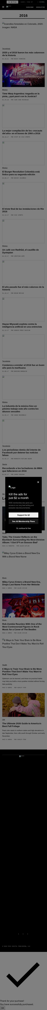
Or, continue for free (23, 528)
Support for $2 (23, 515)
